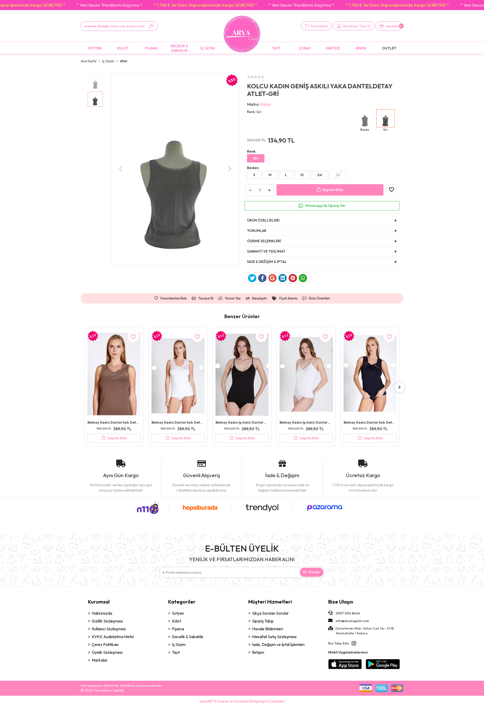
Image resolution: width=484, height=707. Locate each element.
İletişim (258, 652)
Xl (302, 175)
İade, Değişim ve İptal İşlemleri (278, 644)
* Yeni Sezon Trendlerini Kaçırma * (109, 5)
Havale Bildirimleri (267, 628)
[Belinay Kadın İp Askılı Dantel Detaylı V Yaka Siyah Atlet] (178, 375)
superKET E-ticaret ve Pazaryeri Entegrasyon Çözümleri (242, 701)
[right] (399, 387)
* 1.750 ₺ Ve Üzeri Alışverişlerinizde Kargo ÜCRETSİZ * (205, 5)
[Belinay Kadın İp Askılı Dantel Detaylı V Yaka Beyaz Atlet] (242, 375)
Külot (176, 620)
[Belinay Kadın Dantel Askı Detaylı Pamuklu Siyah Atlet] (306, 375)
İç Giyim (179, 644)
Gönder (314, 572)
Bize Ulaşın (340, 602)
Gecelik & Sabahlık (187, 636)
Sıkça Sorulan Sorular (270, 613)
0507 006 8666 (347, 613)
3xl (338, 175)
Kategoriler (182, 602)
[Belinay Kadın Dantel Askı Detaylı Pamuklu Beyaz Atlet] (113, 375)
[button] (388, 26)
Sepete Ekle (332, 189)
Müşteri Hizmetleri (270, 602)
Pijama (178, 628)
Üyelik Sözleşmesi (107, 652)
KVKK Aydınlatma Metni (113, 636)
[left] (84, 387)
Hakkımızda (102, 613)
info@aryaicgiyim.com (352, 621)
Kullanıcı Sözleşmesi (109, 628)
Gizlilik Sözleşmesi (107, 620)
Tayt (176, 652)
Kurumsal (99, 602)
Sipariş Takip (263, 620)
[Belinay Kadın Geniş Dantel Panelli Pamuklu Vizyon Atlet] (370, 357)
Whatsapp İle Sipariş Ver (325, 205)
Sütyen (178, 613)
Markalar (100, 660)
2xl (319, 175)
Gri (255, 158)
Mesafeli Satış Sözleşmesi (274, 636)
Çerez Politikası (105, 644)
